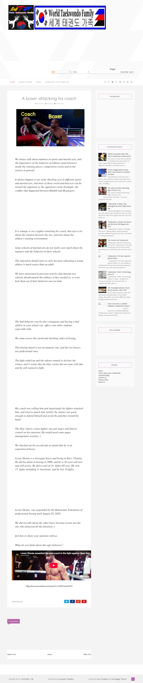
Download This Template (57, 82)
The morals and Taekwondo (118, 240)
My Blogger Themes (119, 679)
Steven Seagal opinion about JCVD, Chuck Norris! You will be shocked (119, 172)
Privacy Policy (103, 380)
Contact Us (102, 377)
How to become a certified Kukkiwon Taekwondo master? (119, 305)
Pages (38, 82)
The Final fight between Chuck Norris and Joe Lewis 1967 (118, 289)
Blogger (113, 69)
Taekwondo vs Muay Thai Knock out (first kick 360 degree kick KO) (119, 224)
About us (101, 382)
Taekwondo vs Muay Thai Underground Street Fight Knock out (119, 206)
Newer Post (11, 654)
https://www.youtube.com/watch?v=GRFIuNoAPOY (49, 586)
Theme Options (25, 82)
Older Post (87, 654)
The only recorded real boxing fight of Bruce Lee (118, 189)
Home (12, 82)
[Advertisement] (93, 52)
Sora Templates (102, 679)
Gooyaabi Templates (66, 679)
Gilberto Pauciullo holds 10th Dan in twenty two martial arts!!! (119, 155)
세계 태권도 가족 (27, 679)
